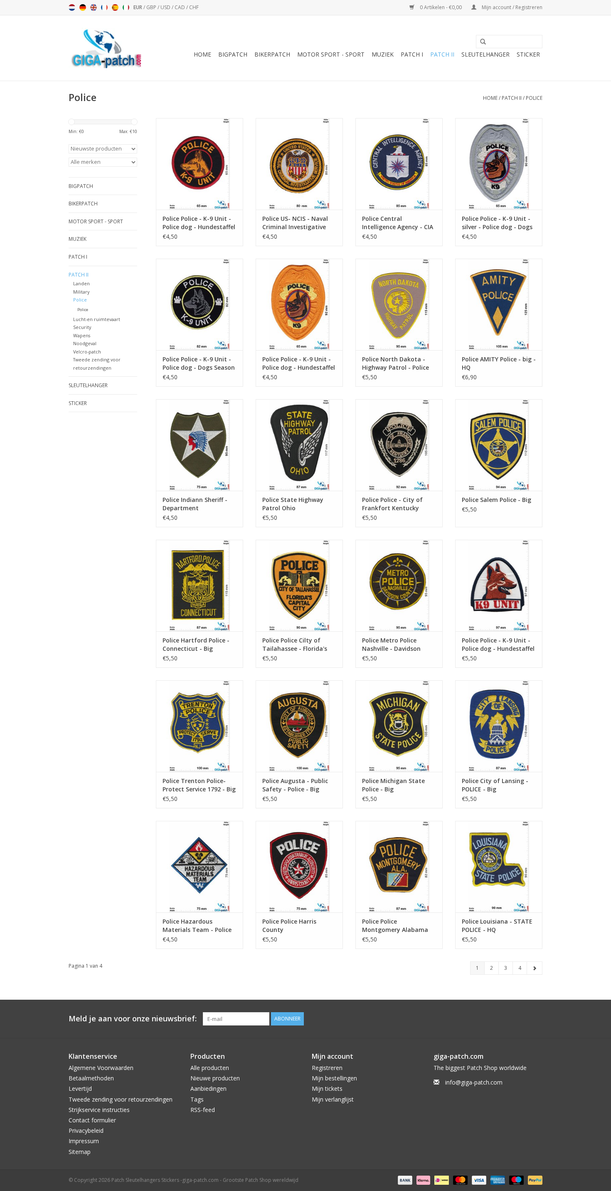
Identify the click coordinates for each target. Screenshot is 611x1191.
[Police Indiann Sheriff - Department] (199, 445)
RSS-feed (202, 1110)
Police (534, 97)
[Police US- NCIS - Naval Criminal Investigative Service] (299, 164)
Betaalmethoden (91, 1078)
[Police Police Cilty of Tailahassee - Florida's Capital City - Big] (299, 585)
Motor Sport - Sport (331, 54)
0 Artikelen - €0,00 (441, 7)
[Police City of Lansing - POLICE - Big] (498, 726)
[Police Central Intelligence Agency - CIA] (399, 164)
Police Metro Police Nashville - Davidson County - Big (391, 644)
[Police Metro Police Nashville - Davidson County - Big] (399, 585)
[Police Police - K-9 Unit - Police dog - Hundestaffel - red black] (199, 164)
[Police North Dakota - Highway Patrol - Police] (399, 304)
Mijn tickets (327, 1088)
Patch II (442, 54)
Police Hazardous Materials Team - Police (197, 925)
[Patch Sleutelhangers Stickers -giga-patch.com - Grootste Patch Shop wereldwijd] (106, 48)
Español (115, 7)
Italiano (126, 7)
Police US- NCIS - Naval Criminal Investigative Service (295, 223)
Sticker (528, 54)
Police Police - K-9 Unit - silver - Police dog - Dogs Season (497, 223)
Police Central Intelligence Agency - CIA (397, 223)
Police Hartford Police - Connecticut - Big (196, 644)
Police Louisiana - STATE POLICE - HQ (497, 925)
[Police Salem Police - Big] (498, 445)
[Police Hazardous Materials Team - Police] (199, 866)
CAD (180, 7)
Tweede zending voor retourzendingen (120, 1099)
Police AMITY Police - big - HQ (499, 363)
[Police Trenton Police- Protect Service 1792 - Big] (199, 726)
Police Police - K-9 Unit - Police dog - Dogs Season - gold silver (199, 363)
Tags (197, 1099)
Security (82, 327)
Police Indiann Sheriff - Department (195, 504)
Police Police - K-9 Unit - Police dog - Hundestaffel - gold (298, 363)
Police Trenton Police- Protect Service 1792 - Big (199, 785)
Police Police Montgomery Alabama (395, 925)
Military (81, 292)
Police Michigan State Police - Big (393, 785)
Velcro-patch (87, 351)
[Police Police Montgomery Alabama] (399, 866)
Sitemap (80, 1152)
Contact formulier (92, 1120)
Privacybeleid (86, 1130)
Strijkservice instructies (99, 1110)
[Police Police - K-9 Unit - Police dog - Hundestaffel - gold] (299, 304)
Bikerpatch (272, 54)
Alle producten (209, 1068)
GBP (152, 7)
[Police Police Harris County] (299, 866)
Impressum (84, 1141)
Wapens (81, 335)
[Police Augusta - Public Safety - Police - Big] (299, 726)
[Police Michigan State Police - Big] (399, 726)
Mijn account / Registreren (511, 7)
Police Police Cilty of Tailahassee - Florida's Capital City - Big (294, 644)
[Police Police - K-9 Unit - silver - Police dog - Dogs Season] (498, 164)
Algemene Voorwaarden (101, 1068)
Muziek (383, 54)
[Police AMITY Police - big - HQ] (498, 304)
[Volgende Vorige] (534, 968)
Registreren (327, 1068)
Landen (81, 283)
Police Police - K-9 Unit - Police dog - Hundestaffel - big (498, 644)
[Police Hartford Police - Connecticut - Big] (199, 585)
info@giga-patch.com (474, 1082)
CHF (194, 7)
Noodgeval (84, 343)
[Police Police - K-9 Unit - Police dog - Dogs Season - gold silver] (199, 304)
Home (202, 54)
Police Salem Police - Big (496, 500)
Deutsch (82, 7)
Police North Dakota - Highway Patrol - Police (395, 363)
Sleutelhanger (485, 54)
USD (166, 7)
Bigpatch (232, 54)
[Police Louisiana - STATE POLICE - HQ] (498, 866)
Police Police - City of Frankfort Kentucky (392, 504)
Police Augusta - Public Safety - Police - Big (295, 785)
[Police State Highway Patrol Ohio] (299, 445)
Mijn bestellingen (334, 1078)
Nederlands (72, 7)
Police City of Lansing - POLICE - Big (495, 785)
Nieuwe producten (215, 1078)
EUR (138, 7)
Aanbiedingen (208, 1088)
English (93, 7)
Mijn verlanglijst (333, 1099)
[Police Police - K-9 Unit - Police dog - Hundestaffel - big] (498, 585)
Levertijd (80, 1088)
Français (104, 7)
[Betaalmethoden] (404, 1179)
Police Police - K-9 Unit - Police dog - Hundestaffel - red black (199, 223)
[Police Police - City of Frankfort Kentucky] (399, 445)
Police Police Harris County (289, 925)
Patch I (412, 54)
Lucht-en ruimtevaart (96, 319)
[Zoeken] (480, 42)
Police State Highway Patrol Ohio (292, 504)
